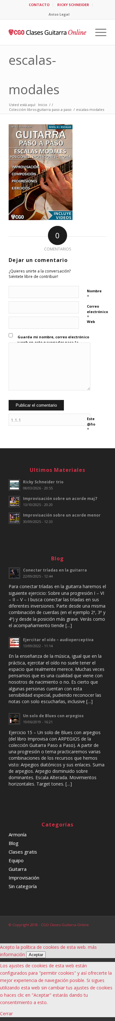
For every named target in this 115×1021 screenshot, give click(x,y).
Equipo (16, 860)
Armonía (18, 834)
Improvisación (24, 877)
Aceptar (36, 954)
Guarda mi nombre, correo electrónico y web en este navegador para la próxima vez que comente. (53, 342)
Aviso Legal (59, 14)
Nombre (94, 293)
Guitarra (18, 869)
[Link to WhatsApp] (101, 931)
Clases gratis (23, 851)
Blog (14, 843)
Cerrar (6, 1013)
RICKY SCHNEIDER (73, 4)
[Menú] (97, 32)
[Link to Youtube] (82, 931)
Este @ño (91, 424)
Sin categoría (23, 886)
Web (91, 321)
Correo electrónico (97, 312)
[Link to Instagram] (92, 931)
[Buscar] (82, 32)
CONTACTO (39, 4)
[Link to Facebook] (73, 931)
